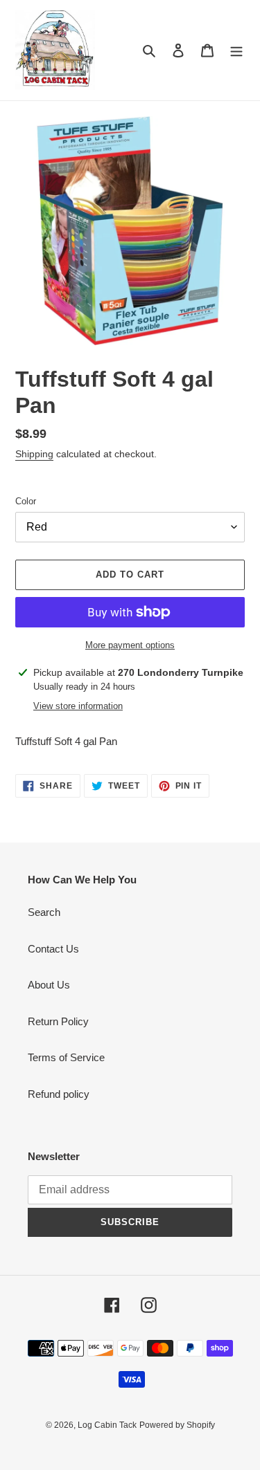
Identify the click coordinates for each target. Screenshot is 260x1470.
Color (25, 501)
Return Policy (58, 1021)
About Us (49, 985)
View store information (78, 706)
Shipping (34, 453)
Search (44, 912)
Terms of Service (66, 1057)
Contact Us (53, 949)
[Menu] (236, 50)
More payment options (130, 645)
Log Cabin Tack (107, 1425)
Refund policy (58, 1094)
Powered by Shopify (177, 1425)
